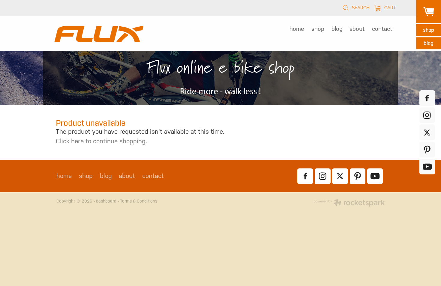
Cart (389, 7)
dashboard (106, 201)
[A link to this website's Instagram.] (427, 115)
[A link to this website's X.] (427, 132)
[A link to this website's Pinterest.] (427, 149)
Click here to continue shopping (101, 141)
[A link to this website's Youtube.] (427, 166)
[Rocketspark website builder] (349, 203)
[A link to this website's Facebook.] (427, 98)
